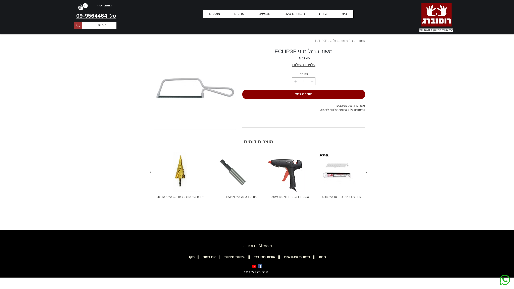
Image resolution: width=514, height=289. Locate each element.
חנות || (318, 257)
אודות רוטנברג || (260, 257)
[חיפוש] (78, 25)
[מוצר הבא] (150, 171)
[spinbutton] (304, 81)
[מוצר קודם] (366, 171)
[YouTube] (254, 266)
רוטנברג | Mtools (257, 246)
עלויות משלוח (303, 64)
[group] (258, 183)
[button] (83, 6)
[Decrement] (312, 81)
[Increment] (295, 81)
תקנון (191, 257)
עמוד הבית (358, 41)
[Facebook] (260, 266)
